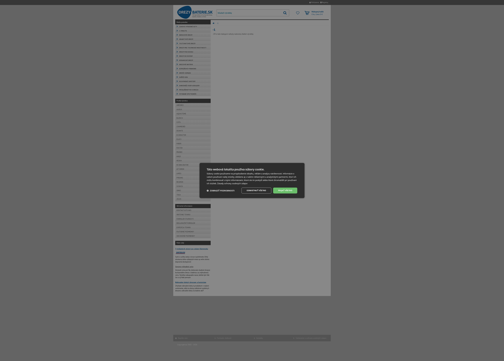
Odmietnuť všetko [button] (256, 190)
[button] (221, 190)
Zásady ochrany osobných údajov (232, 183)
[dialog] (252, 180)
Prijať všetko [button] (285, 190)
